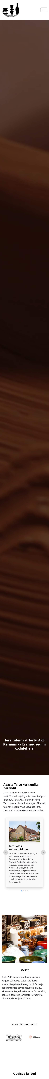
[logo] (11, 10)
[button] (21, 890)
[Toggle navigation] (43, 9)
